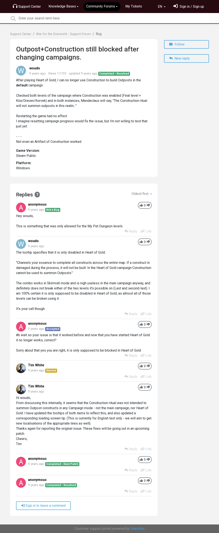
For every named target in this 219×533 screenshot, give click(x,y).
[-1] (148, 205)
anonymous (37, 204)
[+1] (141, 205)
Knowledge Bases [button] (62, 6)
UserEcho (137, 529)
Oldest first (140, 194)
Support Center (29, 6)
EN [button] (160, 6)
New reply (182, 58)
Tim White (36, 365)
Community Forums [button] (100, 6)
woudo (34, 68)
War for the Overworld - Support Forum (63, 34)
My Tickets (133, 6)
